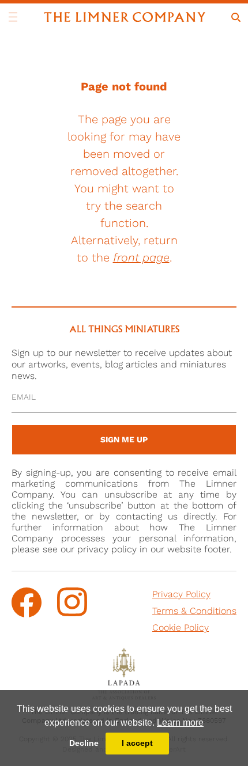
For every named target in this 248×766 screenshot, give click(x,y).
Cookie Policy (180, 627)
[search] (236, 17)
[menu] (13, 17)
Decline (84, 743)
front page (141, 257)
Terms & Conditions (194, 610)
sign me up (124, 439)
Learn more (180, 722)
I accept (137, 743)
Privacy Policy (181, 594)
